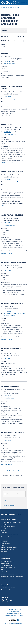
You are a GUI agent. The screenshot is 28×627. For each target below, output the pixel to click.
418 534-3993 (7, 440)
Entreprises (4, 532)
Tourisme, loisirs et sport (7, 549)
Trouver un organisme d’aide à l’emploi (10, 7)
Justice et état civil (5, 543)
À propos (21, 615)
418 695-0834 (7, 223)
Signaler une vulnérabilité (11, 574)
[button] (7, 162)
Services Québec (5, 563)
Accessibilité (10, 609)
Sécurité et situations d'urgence (9, 547)
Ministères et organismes (7, 561)
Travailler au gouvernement (8, 567)
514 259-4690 (7, 179)
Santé (2, 545)
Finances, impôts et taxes (7, 537)
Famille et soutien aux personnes (9, 534)
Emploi (3, 530)
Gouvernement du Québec (11, 514)
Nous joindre (24, 2)
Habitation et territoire (6, 539)
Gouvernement (5, 558)
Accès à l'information (14, 611)
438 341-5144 (7, 395)
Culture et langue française (8, 526)
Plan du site (18, 609)
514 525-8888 (7, 96)
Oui (7, 501)
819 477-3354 (7, 61)
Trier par (3, 40)
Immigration (4, 541)
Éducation (3, 528)
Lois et (5, 572)
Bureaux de (6, 590)
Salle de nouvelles (5, 569)
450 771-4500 (7, 270)
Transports (4, 551)
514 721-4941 (7, 358)
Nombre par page (3, 45)
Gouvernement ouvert (6, 565)
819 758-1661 (7, 132)
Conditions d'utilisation (10, 615)
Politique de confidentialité (14, 613)
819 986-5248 (7, 311)
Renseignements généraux (8, 587)
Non (15, 501)
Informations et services (8, 519)
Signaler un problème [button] (9, 505)
